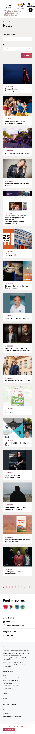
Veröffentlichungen (9, 704)
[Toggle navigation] (30, 10)
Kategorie (6, 44)
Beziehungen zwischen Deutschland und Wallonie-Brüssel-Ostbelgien (16, 654)
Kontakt (5, 710)
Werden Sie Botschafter (15, 625)
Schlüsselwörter (9, 35)
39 (30, 587)
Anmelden (9, 622)
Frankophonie (7, 683)
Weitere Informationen (23, 726)
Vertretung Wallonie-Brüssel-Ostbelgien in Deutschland (16, 658)
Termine (5, 699)
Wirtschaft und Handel (10, 680)
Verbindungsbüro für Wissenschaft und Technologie (15, 665)
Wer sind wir (7, 647)
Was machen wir (8, 671)
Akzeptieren (9, 729)
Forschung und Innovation (11, 686)
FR (20, 723)
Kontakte (6, 714)
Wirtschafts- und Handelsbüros (13, 662)
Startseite (7, 22)
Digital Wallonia (8, 688)
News (5, 693)
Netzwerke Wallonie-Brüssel (12, 716)
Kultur (5, 675)
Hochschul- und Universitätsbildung (14, 678)
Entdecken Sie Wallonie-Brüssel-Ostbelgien (16, 651)
